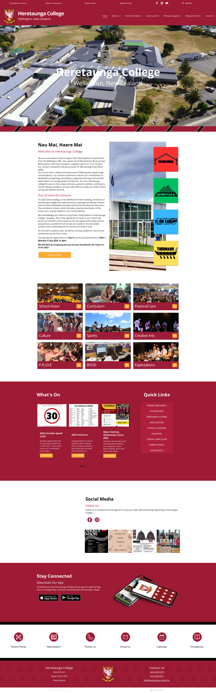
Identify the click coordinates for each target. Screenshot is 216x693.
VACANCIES (157, 433)
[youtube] (166, 3)
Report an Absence (54, 3)
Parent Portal (90, 3)
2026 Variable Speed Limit (51, 435)
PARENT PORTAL (156, 445)
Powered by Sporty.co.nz (59, 690)
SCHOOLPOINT (157, 411)
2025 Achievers (80, 434)
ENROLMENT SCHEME (157, 416)
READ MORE (46, 455)
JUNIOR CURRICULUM (157, 439)
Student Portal (126, 3)
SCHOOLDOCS (156, 450)
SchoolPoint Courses (18, 3)
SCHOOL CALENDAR (157, 428)
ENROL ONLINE (55, 255)
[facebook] (156, 3)
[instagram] (161, 3)
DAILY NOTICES (157, 422)
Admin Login (158, 690)
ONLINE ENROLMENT (156, 405)
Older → (84, 466)
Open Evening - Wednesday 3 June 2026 (113, 434)
